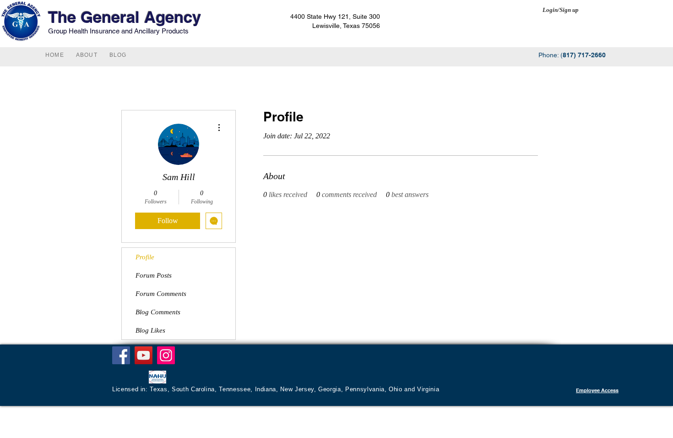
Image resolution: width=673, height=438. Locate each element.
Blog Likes (150, 330)
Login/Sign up (561, 9)
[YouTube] (143, 355)
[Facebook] (121, 355)
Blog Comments (158, 312)
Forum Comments (161, 293)
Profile (145, 257)
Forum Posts (154, 275)
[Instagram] (166, 355)
